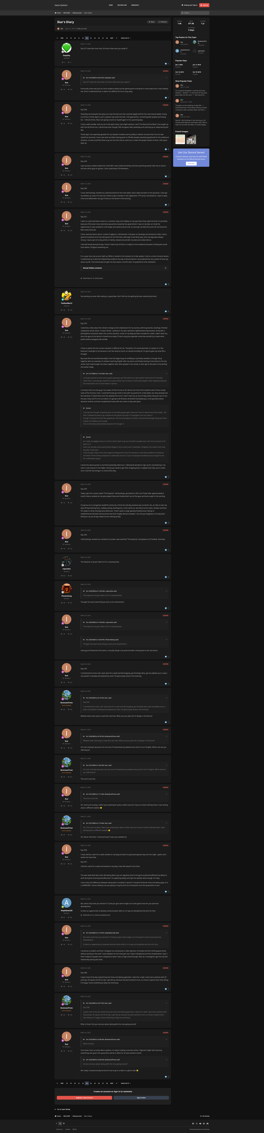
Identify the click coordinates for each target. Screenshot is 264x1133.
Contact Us (59, 1129)
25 (94, 38)
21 (79, 38)
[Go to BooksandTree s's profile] (66, 695)
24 (90, 38)
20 (74, 38)
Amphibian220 (66, 911)
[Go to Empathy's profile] (66, 48)
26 (99, 38)
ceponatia (67, 569)
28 (107, 38)
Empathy (66, 55)
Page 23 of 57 (125, 38)
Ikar (62, 29)
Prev (62, 38)
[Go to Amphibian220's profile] (66, 903)
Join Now (191, 163)
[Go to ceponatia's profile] (66, 561)
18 (66, 38)
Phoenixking (67, 596)
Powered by (199, 1129)
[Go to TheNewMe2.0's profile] (66, 295)
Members (67, 85)
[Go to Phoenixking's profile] (66, 588)
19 (70, 38)
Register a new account (84, 1098)
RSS (75, 1129)
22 (83, 38)
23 (86, 38)
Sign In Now (141, 1098)
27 (103, 38)
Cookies (67, 1129)
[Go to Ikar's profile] (58, 29)
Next (111, 38)
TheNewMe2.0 (66, 303)
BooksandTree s (67, 703)
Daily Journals (82, 29)
